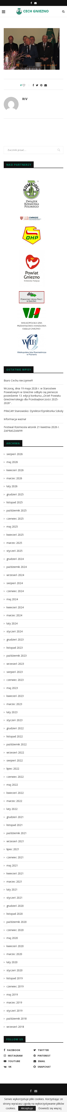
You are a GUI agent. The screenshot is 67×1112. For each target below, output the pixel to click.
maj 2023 (12, 688)
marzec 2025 (14, 543)
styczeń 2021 (15, 897)
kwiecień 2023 (15, 696)
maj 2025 (12, 526)
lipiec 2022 (13, 768)
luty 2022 (12, 809)
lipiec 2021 (13, 849)
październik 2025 (17, 510)
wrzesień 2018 (15, 1026)
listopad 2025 (15, 502)
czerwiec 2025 (15, 518)
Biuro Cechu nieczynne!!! (18, 380)
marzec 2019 (14, 1002)
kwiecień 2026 (15, 470)
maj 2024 (12, 599)
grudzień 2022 (15, 728)
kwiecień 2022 (15, 793)
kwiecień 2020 (15, 946)
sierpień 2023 (15, 672)
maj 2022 (12, 784)
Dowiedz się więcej (49, 1108)
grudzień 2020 (15, 905)
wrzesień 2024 (15, 575)
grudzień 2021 (15, 817)
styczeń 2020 (15, 970)
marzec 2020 (14, 954)
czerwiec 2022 (15, 776)
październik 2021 (17, 833)
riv (25, 99)
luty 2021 (12, 889)
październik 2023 (17, 655)
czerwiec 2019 (15, 986)
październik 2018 (17, 1018)
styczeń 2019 (15, 1010)
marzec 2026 (14, 478)
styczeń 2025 (15, 550)
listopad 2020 (15, 913)
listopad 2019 (15, 978)
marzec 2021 (14, 881)
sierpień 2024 (15, 583)
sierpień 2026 (15, 454)
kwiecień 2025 (15, 534)
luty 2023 (12, 712)
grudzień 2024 (15, 559)
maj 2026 (12, 462)
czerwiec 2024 (15, 591)
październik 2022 (17, 744)
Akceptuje (27, 1108)
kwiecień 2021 (15, 873)
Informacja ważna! (15, 419)
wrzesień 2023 (15, 663)
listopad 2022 (15, 736)
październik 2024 (17, 567)
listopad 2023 (15, 647)
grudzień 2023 (15, 639)
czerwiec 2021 (15, 857)
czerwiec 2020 (15, 930)
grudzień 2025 (15, 494)
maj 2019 (12, 994)
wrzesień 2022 (15, 752)
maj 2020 (12, 938)
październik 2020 (17, 922)
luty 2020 (12, 962)
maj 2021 (12, 865)
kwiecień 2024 (15, 607)
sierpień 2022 (15, 760)
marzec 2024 (14, 615)
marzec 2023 (14, 704)
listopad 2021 (15, 825)
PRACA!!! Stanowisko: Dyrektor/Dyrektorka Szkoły (33, 411)
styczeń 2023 (15, 720)
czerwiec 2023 (15, 680)
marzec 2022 (14, 801)
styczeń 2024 (15, 631)
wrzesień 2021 (15, 841)
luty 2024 (12, 623)
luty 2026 (12, 486)
